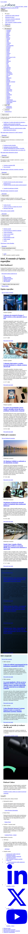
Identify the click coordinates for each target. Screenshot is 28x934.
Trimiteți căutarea (19, 250)
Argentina (8, 30)
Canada (8, 39)
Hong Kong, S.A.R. (11, 57)
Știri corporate (6, 281)
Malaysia (8, 68)
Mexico (8, 70)
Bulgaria (8, 37)
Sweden (8, 93)
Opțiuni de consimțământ (9, 932)
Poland (7, 79)
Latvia (7, 66)
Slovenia (8, 88)
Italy (7, 63)
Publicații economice (8, 278)
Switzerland (9, 94)
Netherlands (9, 72)
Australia (8, 31)
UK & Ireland (9, 99)
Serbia (7, 84)
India (7, 59)
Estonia (8, 49)
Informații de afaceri (10, 855)
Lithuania (8, 67)
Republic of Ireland (10, 81)
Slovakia (8, 86)
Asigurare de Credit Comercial (13, 853)
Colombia (8, 43)
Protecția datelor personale (9, 929)
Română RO (9, 107)
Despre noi (8, 860)
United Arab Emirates (11, 101)
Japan (7, 65)
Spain (7, 92)
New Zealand (9, 74)
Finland (8, 50)
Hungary (8, 58)
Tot (4, 276)
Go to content (4, 1)
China (7, 41)
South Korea (9, 90)
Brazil (7, 36)
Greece (8, 54)
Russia (7, 83)
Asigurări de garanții (11, 857)
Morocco (8, 71)
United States (9, 102)
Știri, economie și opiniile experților (14, 859)
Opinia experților (7, 277)
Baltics (7, 34)
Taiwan (8, 96)
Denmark (8, 46)
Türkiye (8, 98)
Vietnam (8, 103)
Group (7, 55)
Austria (8, 32)
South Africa (9, 89)
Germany (8, 53)
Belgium (8, 35)
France (7, 52)
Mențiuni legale (6, 928)
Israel (7, 62)
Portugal (8, 80)
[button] (6, 13)
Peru (7, 76)
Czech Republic (10, 45)
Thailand (8, 97)
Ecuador (8, 48)
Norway (8, 75)
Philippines (8, 77)
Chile (7, 40)
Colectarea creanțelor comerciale (13, 856)
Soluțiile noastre (7, 280)
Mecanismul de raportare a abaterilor (11, 930)
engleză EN (9, 106)
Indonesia (8, 61)
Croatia (8, 44)
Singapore (8, 85)
